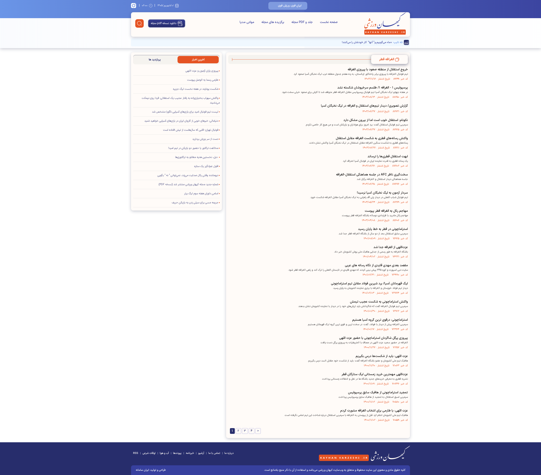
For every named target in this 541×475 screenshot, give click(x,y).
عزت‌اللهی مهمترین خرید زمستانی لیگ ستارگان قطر (375, 374)
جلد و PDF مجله (302, 22)
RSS (135, 453)
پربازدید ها (155, 60)
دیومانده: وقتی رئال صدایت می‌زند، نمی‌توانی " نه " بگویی (187, 175)
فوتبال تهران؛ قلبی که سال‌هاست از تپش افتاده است (190, 130)
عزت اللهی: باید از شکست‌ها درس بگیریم (382, 356)
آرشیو (201, 453)
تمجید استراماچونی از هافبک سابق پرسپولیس (378, 392)
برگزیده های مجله (272, 22)
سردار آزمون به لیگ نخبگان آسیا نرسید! (382, 192)
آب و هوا (164, 453)
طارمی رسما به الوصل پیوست (202, 80)
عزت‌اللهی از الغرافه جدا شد (390, 247)
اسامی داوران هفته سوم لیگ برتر (201, 193)
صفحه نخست (329, 22)
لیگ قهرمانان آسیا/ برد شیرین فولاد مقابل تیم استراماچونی (369, 283)
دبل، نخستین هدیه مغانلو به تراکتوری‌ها (196, 157)
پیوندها (177, 453)
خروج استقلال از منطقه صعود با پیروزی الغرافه (378, 69)
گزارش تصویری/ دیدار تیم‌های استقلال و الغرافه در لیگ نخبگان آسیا (364, 105)
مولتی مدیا (247, 22)
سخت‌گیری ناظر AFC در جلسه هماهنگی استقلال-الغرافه (372, 174)
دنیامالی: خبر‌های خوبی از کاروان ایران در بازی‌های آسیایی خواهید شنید (181, 121)
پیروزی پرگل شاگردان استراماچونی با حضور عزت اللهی (373, 338)
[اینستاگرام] (134, 5)
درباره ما (229, 453)
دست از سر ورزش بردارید (205, 139)
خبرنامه (190, 453)
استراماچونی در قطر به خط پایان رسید (383, 229)
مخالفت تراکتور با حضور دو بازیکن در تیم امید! (193, 148)
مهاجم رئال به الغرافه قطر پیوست (386, 211)
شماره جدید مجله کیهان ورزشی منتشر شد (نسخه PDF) (188, 184)
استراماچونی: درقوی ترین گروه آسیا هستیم (380, 320)
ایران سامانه (142, 470)
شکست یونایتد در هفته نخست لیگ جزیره (195, 89)
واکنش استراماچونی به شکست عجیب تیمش (379, 301)
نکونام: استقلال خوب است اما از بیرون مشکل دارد (375, 120)
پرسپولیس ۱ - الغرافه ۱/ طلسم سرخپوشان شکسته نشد (372, 87)
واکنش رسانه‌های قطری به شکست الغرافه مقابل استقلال (372, 138)
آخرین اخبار (198, 60)
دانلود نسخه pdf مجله (163, 23)
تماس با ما (214, 453)
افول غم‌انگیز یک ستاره (206, 166)
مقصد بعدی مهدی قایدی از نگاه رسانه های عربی (376, 265)
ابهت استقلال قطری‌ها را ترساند (387, 156)
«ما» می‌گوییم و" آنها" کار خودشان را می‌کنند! (367, 42)
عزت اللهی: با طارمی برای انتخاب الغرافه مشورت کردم (374, 410)
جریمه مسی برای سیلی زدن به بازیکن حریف (195, 203)
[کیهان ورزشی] (385, 23)
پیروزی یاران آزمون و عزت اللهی (202, 71)
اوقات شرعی (149, 453)
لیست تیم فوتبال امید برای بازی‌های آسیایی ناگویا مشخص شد (185, 112)
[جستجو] (139, 23)
